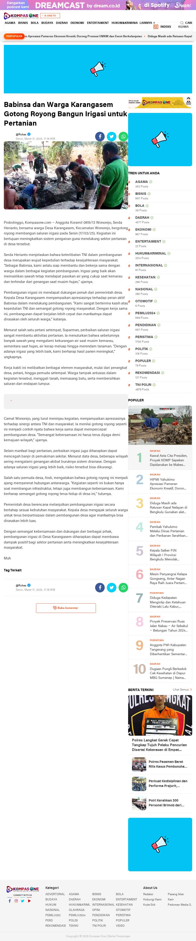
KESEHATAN (145, 277)
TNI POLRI (143, 385)
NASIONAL (144, 289)
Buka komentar (68, 608)
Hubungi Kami (152, 899)
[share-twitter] (111, 136)
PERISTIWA (144, 337)
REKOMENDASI (147, 373)
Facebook (9, 907)
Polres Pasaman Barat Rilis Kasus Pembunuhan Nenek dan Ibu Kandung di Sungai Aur (167, 764)
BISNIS (23, 23)
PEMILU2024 (145, 313)
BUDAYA (47, 23)
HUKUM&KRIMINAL (125, 23)
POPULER (143, 361)
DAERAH (62, 23)
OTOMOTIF (144, 301)
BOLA (34, 23)
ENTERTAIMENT (98, 23)
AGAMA (10, 23)
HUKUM (50, 905)
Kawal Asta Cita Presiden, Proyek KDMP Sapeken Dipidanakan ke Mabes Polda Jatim (168, 460)
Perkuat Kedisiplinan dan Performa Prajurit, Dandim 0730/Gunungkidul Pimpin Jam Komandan (168, 784)
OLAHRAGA (77, 910)
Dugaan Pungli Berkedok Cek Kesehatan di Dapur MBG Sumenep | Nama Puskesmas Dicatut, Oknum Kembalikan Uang (169, 673)
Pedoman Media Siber (180, 905)
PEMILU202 (52, 915)
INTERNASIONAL (149, 265)
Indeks (165, 27)
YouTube (29, 907)
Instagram (16, 907)
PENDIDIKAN (145, 325)
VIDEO (120, 926)
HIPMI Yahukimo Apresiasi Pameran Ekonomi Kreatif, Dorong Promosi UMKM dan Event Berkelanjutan (168, 484)
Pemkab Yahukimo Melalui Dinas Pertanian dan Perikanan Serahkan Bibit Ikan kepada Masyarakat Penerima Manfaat (167, 531)
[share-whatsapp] (123, 136)
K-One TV (50, 16)
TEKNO (73, 926)
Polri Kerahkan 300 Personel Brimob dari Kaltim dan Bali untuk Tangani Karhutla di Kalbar (165, 803)
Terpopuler (14, 36)
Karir (171, 899)
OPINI (96, 910)
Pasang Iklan (176, 894)
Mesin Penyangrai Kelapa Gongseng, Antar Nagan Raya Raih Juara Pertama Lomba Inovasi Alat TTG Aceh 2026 (168, 579)
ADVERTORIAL (55, 894)
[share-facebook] (100, 136)
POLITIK (141, 349)
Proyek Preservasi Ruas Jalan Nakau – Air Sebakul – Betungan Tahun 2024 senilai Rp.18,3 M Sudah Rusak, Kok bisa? (169, 626)
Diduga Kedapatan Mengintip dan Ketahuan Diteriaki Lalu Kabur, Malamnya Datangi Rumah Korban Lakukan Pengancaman (168, 602)
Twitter (22, 907)
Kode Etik (149, 905)
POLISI (73, 920)
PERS (49, 920)
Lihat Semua (181, 689)
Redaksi (148, 894)
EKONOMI (77, 23)
